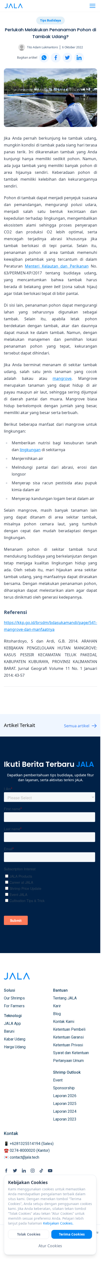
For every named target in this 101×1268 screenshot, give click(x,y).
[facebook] (56, 57)
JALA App (12, 1023)
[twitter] (67, 57)
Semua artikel (76, 725)
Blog (57, 1013)
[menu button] (92, 6)
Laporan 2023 (64, 1119)
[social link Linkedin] (23, 1170)
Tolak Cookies (28, 1234)
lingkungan (30, 449)
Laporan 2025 (64, 1103)
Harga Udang (15, 1047)
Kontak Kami (63, 1021)
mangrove (62, 378)
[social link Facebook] (6, 1170)
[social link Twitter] (15, 1170)
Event (58, 1080)
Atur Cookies (50, 1245)
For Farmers (14, 1006)
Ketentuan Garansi (68, 1037)
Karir (57, 1006)
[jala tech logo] (13, 5)
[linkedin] (79, 57)
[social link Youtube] (50, 1170)
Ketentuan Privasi (68, 1045)
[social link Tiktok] (41, 1170)
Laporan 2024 (64, 1111)
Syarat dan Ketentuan (71, 1052)
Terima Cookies (72, 1234)
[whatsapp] (44, 57)
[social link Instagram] (32, 1170)
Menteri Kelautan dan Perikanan (56, 266)
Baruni (9, 1031)
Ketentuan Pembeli (69, 1029)
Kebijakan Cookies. (58, 1223)
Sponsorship (64, 1088)
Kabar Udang (14, 1039)
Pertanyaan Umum (68, 1060)
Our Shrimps (14, 998)
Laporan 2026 (64, 1095)
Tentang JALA (65, 998)
